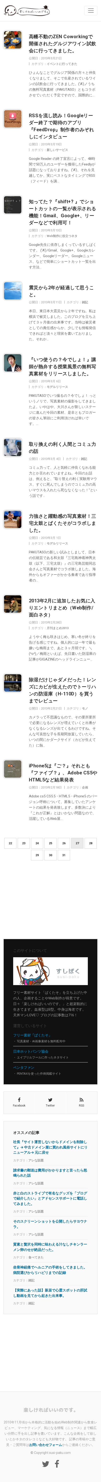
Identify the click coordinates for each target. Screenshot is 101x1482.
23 (23, 843)
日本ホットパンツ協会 (30, 1051)
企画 (85, 787)
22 (10, 843)
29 (37, 855)
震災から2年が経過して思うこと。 (61, 291)
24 (37, 843)
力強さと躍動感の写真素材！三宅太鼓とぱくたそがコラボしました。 (62, 523)
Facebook (19, 1105)
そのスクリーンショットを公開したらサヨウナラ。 (50, 1224)
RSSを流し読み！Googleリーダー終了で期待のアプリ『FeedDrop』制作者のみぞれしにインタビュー (61, 126)
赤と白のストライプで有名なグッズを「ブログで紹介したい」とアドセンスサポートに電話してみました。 (50, 1198)
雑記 (85, 302)
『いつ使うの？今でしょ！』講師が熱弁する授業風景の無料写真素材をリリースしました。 (62, 366)
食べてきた (36, 1257)
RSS (81, 1105)
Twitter (50, 1105)
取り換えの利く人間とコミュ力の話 (62, 447)
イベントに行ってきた (62, 64)
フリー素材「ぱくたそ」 (32, 1035)
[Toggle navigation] (90, 10)
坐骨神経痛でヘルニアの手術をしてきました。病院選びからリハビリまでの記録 (50, 1270)
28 (90, 843)
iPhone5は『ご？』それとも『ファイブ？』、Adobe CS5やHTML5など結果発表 (63, 773)
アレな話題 (36, 1160)
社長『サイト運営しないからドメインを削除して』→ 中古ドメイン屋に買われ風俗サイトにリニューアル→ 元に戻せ (50, 1147)
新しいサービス (57, 150)
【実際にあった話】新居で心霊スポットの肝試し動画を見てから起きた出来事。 (50, 1293)
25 (50, 843)
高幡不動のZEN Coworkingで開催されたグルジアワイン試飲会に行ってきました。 (62, 43)
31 (64, 855)
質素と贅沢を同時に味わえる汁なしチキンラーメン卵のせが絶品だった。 (50, 1247)
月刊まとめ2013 (58, 628)
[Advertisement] (50, 901)
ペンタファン (23, 1068)
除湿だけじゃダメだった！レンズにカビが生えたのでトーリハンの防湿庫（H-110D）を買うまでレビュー (62, 690)
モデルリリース (57, 387)
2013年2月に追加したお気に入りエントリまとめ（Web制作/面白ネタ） (62, 608)
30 (50, 855)
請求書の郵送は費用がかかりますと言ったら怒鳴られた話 (50, 1173)
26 (64, 843)
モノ (85, 708)
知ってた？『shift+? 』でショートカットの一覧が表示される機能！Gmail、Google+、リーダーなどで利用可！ (62, 212)
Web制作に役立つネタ (62, 236)
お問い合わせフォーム (45, 1445)
